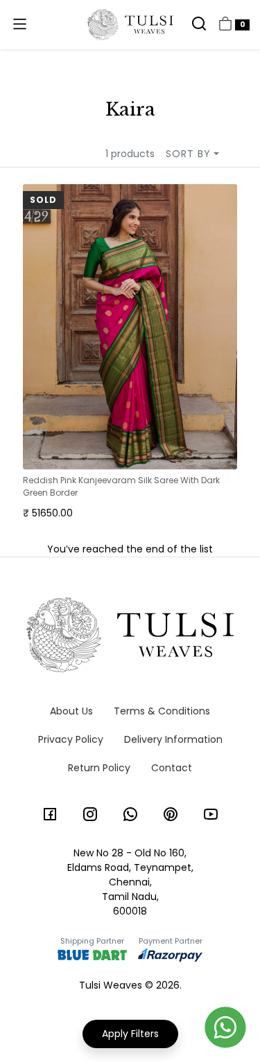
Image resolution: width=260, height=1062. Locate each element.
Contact (171, 768)
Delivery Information (173, 739)
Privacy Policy (70, 739)
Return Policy (99, 768)
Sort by (188, 154)
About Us (71, 711)
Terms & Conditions (162, 711)
